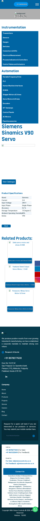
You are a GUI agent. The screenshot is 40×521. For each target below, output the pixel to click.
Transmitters (8, 33)
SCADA (5, 90)
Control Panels (8, 112)
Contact (4, 415)
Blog (3, 411)
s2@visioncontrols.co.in (22, 461)
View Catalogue (9, 182)
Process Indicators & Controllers (15, 60)
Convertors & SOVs (10, 51)
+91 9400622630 (21, 4)
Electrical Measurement (12, 55)
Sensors (6, 38)
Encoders (6, 103)
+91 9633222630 (12, 452)
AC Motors (7, 117)
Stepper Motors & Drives (12, 94)
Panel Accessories (10, 121)
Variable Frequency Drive (12, 77)
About (4, 393)
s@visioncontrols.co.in (25, 463)
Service (4, 404)
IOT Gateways (8, 108)
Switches (6, 46)
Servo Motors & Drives (11, 99)
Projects (4, 400)
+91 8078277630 (12, 450)
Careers (4, 408)
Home (4, 390)
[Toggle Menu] (37, 4)
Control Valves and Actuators (14, 64)
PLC (4, 81)
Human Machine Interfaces (13, 86)
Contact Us (20, 471)
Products (5, 397)
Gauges (5, 42)
